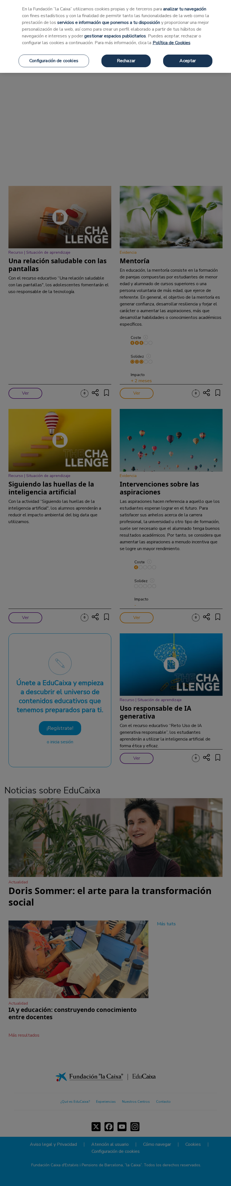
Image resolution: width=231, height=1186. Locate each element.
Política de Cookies (171, 43)
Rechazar (126, 61)
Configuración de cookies (53, 61)
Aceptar (187, 61)
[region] (115, 36)
